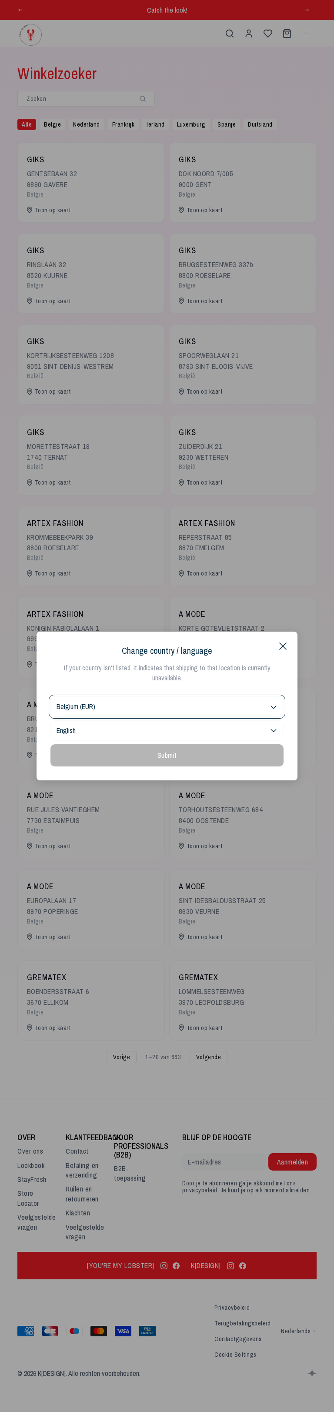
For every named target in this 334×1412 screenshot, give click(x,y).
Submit (167, 755)
